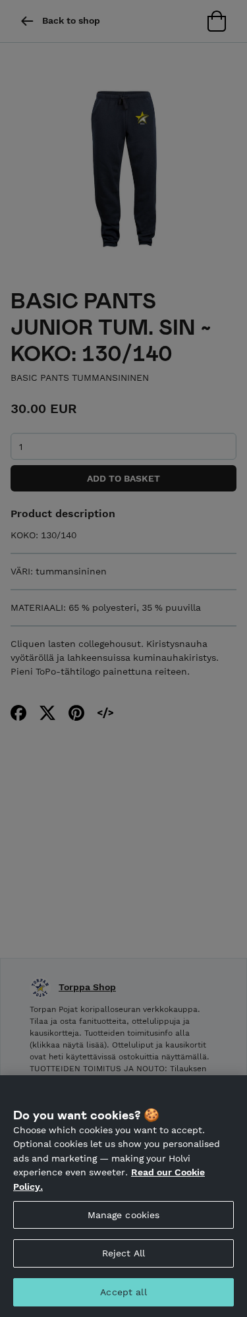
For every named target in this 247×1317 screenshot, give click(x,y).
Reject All (123, 1253)
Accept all (123, 1292)
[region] (123, 1196)
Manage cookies (124, 1215)
